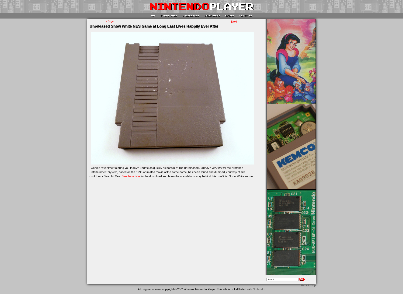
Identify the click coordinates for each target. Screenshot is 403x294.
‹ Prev (110, 21)
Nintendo (258, 289)
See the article (131, 176)
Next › (235, 21)
